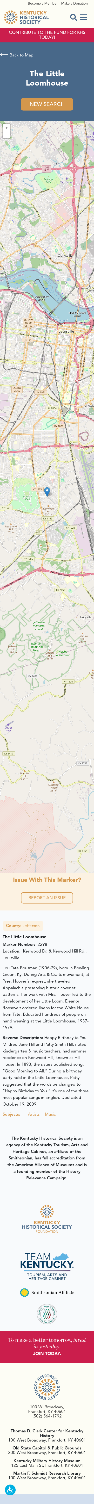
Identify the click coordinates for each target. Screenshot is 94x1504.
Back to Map (22, 55)
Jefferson (23, 925)
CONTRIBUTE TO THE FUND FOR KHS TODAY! (47, 35)
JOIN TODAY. (47, 1353)
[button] (47, 492)
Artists (34, 1114)
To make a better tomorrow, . (47, 1343)
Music (50, 1114)
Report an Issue (47, 897)
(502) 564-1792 (47, 1416)
